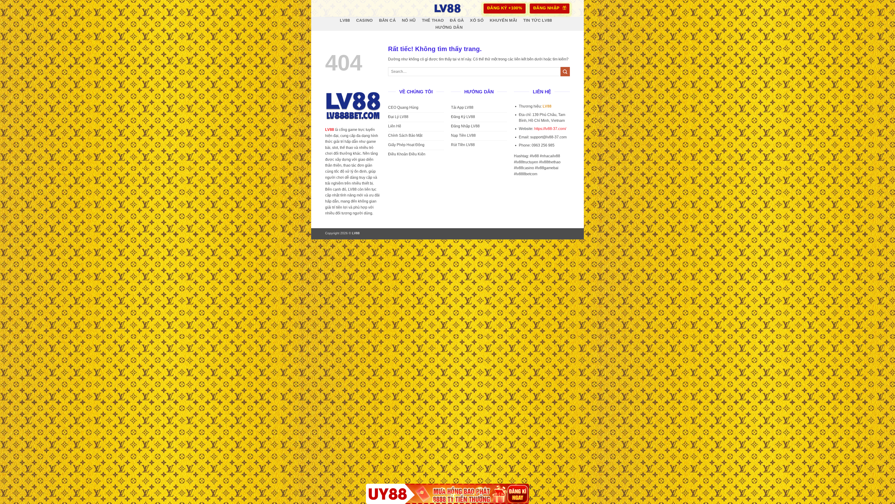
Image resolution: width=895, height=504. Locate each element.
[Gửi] (565, 71)
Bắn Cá (387, 20)
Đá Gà (457, 20)
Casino (364, 20)
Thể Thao (433, 20)
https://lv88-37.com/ (550, 129)
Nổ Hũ (409, 20)
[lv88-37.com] (447, 8)
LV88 (345, 20)
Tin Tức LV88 (537, 20)
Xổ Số (477, 20)
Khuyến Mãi (503, 20)
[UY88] (447, 494)
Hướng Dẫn (449, 27)
